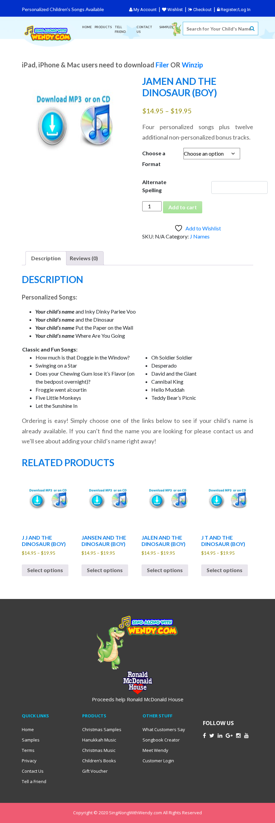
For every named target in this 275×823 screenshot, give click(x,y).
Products (103, 27)
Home (87, 27)
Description (46, 258)
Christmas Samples (101, 729)
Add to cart (182, 207)
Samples (166, 27)
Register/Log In (235, 9)
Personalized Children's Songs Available (63, 9)
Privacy (29, 761)
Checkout (202, 9)
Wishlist (174, 9)
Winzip (192, 65)
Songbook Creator (161, 740)
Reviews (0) (84, 258)
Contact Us (144, 29)
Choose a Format (153, 158)
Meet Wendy (155, 750)
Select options (45, 570)
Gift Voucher (95, 771)
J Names (200, 236)
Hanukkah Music (99, 740)
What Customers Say (164, 729)
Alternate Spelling (154, 186)
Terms (28, 750)
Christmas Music (98, 750)
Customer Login (158, 761)
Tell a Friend (34, 781)
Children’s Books (99, 761)
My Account (144, 9)
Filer (162, 65)
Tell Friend (120, 29)
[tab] (45, 258)
